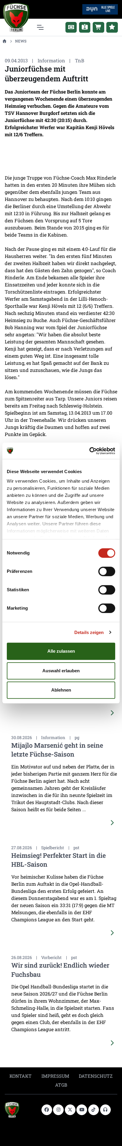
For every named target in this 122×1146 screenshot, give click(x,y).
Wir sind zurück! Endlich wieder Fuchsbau (60, 969)
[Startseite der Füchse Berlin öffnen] (21, 1110)
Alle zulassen (61, 651)
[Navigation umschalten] (40, 27)
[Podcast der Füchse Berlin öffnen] (105, 1109)
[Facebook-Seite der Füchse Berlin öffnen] (46, 1109)
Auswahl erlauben (61, 670)
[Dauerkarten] (85, 27)
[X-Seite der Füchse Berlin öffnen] (70, 1109)
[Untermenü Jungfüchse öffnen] (112, 27)
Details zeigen (89, 632)
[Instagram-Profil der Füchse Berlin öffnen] (58, 1109)
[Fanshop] (98, 27)
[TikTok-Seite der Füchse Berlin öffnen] (93, 1109)
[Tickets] (71, 27)
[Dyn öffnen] (100, 9)
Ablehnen (61, 689)
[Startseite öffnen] (4, 41)
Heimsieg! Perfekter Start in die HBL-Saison (58, 859)
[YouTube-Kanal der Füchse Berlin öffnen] (81, 1109)
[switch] (106, 571)
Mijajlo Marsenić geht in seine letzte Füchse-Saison (57, 749)
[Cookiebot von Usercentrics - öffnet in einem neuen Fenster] (89, 451)
